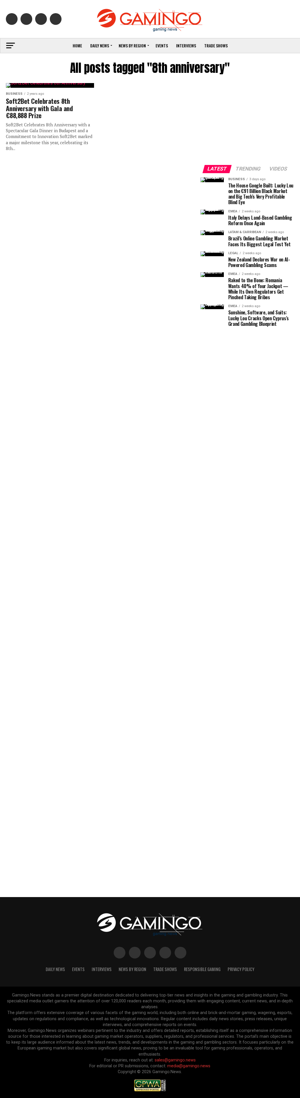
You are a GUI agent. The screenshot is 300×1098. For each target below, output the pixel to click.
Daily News (99, 45)
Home (77, 45)
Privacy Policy (241, 969)
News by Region (132, 45)
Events (162, 45)
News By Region (132, 969)
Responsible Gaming (202, 969)
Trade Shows (216, 45)
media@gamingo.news (188, 1065)
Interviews (186, 45)
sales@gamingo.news (175, 1060)
